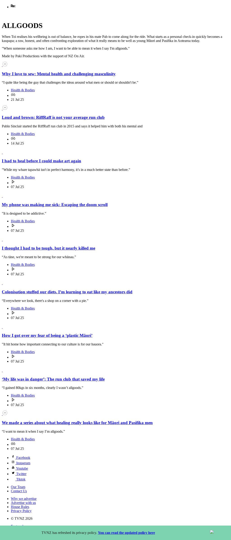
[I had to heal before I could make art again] (4, 152)
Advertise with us (23, 503)
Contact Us (19, 491)
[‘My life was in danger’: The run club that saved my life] (4, 370)
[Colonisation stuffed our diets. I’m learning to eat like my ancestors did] (4, 283)
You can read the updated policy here (126, 533)
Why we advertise (24, 499)
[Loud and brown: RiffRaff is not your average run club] (4, 108)
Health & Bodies (23, 90)
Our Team (18, 487)
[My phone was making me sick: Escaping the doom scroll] (4, 196)
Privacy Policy (21, 511)
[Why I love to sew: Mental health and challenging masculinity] (4, 65)
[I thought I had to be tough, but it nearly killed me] (4, 239)
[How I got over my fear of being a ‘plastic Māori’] (4, 327)
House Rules (20, 507)
